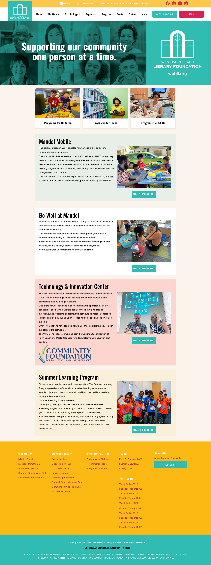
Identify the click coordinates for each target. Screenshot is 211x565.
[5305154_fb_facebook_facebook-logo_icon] (168, 3)
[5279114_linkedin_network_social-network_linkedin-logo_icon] (180, 3)
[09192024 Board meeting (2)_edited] (186, 3)
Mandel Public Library (55, 176)
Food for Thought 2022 (130, 517)
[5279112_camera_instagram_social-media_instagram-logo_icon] (174, 3)
